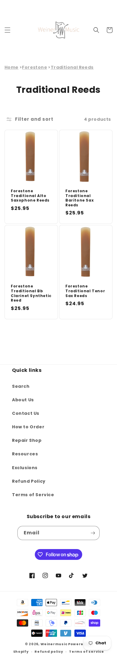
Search (21, 386)
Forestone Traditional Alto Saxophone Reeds (30, 196)
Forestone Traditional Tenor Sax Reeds (85, 291)
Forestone (34, 67)
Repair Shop (27, 440)
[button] (7, 30)
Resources (25, 454)
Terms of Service (33, 495)
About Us (23, 400)
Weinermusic (54, 644)
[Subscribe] (92, 533)
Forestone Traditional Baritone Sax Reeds (79, 198)
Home (11, 67)
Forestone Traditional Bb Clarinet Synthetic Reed (31, 293)
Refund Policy (29, 481)
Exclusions (25, 468)
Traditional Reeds (72, 67)
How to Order (28, 427)
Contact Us (25, 413)
